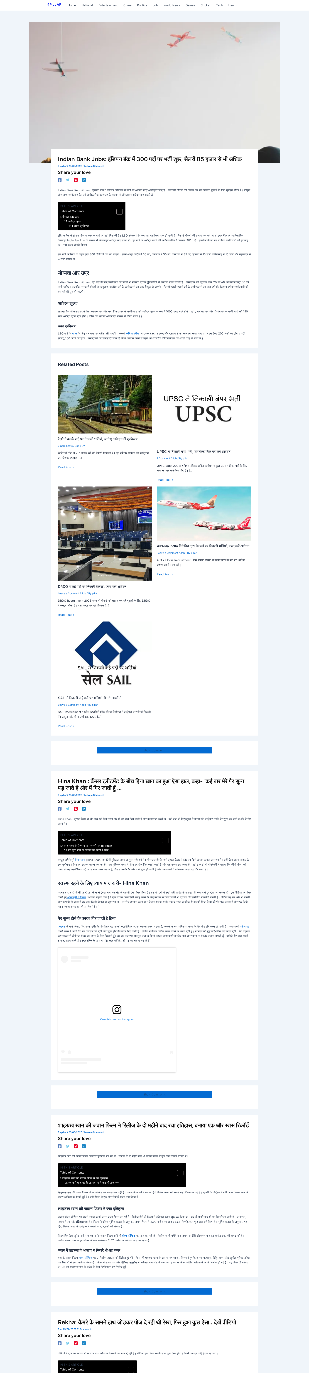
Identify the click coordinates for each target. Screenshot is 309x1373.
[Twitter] (68, 180)
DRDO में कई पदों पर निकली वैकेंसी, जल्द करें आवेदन (92, 586)
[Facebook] (60, 180)
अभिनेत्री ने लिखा (76, 897)
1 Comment (163, 458)
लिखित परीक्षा (132, 333)
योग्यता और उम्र (70, 217)
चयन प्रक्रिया (81, 226)
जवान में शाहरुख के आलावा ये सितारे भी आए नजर (93, 1182)
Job (77, 445)
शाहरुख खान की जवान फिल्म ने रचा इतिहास (85, 1178)
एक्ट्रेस (61, 926)
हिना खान (79, 860)
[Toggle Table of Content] (118, 212)
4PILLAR (54, 5)
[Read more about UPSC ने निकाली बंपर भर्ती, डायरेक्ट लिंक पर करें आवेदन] (204, 410)
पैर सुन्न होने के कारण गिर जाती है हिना (88, 850)
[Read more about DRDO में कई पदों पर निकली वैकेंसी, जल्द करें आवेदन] (105, 533)
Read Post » (66, 467)
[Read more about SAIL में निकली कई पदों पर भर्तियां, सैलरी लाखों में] (105, 656)
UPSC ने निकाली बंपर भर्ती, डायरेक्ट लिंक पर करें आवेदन (193, 451)
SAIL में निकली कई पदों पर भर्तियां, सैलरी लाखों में (89, 698)
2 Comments (65, 445)
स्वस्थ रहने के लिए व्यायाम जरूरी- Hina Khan (87, 845)
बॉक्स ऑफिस (129, 1235)
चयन (74, 333)
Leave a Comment (94, 166)
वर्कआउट (244, 926)
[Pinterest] (76, 180)
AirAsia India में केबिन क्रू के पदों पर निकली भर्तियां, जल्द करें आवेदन (203, 546)
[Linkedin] (84, 180)
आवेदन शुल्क (74, 221)
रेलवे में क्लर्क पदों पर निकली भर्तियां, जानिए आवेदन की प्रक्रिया (98, 439)
